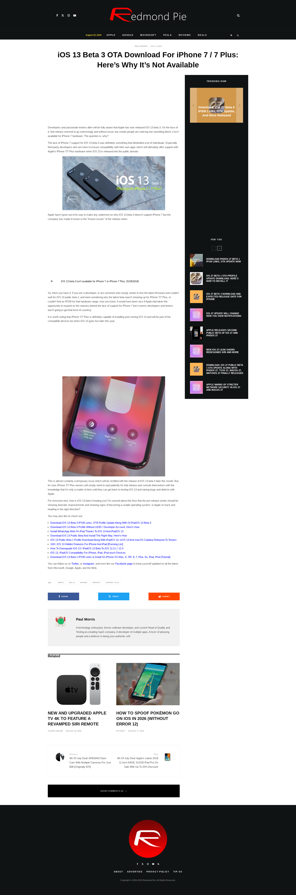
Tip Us (177, 872)
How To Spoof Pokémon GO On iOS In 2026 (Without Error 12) (147, 718)
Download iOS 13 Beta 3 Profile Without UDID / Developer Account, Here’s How (94, 527)
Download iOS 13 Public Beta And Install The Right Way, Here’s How (88, 535)
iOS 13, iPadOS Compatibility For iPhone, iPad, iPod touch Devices (88, 552)
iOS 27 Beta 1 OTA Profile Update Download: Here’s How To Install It (222, 278)
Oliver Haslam (55, 731)
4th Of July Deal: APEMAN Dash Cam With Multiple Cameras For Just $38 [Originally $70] (90, 760)
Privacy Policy (157, 872)
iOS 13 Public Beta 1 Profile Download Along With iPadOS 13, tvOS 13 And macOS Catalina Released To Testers (113, 539)
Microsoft (148, 35)
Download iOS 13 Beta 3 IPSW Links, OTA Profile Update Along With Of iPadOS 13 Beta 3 (100, 522)
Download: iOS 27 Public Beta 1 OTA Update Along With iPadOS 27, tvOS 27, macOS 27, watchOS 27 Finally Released (224, 369)
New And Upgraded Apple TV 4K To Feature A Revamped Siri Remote (77, 718)
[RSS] (232, 35)
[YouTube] (75, 15)
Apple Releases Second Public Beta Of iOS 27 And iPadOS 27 (222, 333)
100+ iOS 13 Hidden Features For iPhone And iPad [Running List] (86, 544)
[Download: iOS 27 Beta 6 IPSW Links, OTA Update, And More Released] (216, 105)
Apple (111, 35)
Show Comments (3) (112, 791)
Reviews (185, 35)
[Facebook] (57, 15)
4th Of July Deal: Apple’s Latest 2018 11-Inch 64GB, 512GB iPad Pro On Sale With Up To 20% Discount (137, 760)
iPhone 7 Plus (113, 582)
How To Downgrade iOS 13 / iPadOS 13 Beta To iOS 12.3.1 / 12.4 (86, 548)
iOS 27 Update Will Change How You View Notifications (223, 314)
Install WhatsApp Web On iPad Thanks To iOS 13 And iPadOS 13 (86, 531)
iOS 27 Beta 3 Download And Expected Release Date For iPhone (224, 297)
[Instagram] (69, 15)
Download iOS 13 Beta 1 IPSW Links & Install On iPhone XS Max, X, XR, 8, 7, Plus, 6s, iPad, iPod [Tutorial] (110, 556)
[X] (63, 15)
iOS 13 (72, 582)
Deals (202, 35)
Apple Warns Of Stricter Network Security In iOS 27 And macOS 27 (223, 387)
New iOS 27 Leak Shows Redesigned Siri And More (222, 351)
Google (127, 35)
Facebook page (124, 563)
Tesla (167, 35)
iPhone (84, 582)
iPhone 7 (97, 582)
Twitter (75, 563)
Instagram (88, 563)
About (118, 872)
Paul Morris (141, 46)
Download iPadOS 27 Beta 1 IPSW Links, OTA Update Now (223, 260)
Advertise (135, 872)
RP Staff (120, 731)
